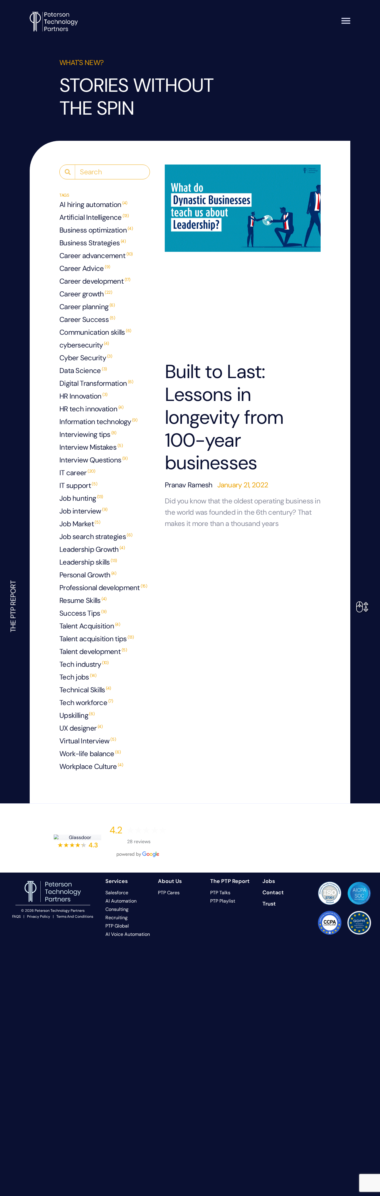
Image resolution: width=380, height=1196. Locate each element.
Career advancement (96, 255)
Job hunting (81, 498)
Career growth (85, 293)
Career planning (87, 306)
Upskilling (76, 715)
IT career (77, 472)
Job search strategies (95, 536)
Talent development (93, 651)
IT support (78, 485)
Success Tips (83, 613)
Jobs (268, 881)
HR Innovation (83, 396)
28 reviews (139, 841)
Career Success (87, 319)
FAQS (16, 916)
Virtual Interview (87, 740)
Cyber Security (85, 357)
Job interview (83, 511)
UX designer (80, 728)
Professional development (103, 587)
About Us (170, 881)
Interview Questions (93, 460)
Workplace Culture (91, 766)
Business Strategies (92, 242)
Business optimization (96, 230)
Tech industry (84, 664)
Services (116, 881)
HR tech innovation (91, 408)
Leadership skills (88, 562)
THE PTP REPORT (13, 606)
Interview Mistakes (91, 447)
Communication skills (95, 332)
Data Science (83, 370)
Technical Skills (85, 689)
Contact (273, 892)
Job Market (79, 523)
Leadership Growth (92, 549)
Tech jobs (77, 677)
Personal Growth (87, 574)
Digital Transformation (96, 383)
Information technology (98, 421)
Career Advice (84, 268)
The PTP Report (230, 881)
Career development (94, 281)
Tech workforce (86, 702)
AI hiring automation (93, 204)
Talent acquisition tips (96, 638)
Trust (269, 903)
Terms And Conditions (74, 916)
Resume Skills (83, 600)
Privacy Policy (38, 916)
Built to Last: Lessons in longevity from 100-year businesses (224, 418)
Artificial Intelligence (94, 217)
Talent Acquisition (89, 626)
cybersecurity (84, 345)
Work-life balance (90, 753)
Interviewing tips (87, 434)
